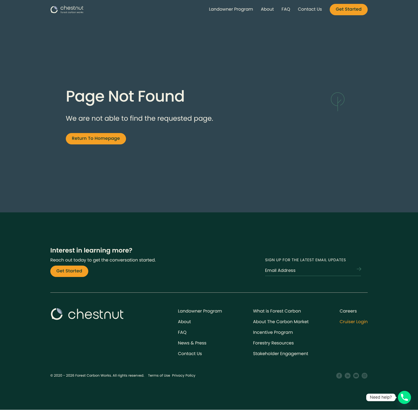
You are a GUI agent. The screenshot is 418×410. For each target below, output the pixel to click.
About (267, 9)
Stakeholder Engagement (280, 354)
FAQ (286, 9)
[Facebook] (339, 376)
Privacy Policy (183, 375)
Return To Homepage (96, 138)
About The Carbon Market (281, 322)
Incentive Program (273, 332)
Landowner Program (231, 9)
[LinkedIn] (348, 376)
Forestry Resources (273, 343)
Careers (348, 311)
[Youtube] (356, 376)
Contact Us (310, 9)
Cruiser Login (354, 322)
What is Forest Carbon (277, 311)
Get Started (349, 9)
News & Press (192, 343)
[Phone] (404, 397)
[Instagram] (365, 376)
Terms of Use (159, 375)
